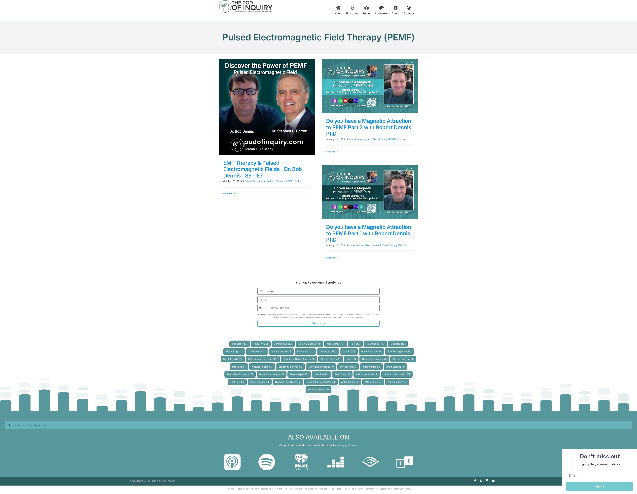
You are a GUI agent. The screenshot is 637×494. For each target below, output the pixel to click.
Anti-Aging (328, 351)
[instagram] (487, 480)
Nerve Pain (305, 351)
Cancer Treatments (374, 359)
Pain (355, 343)
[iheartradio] (301, 455)
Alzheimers (257, 351)
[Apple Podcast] (232, 455)
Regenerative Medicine (262, 359)
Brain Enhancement (271, 374)
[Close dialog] (634, 452)
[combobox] (263, 308)
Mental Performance (240, 374)
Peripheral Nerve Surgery (299, 359)
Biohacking (234, 351)
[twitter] (481, 480)
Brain (351, 359)
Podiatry (260, 343)
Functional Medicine (321, 366)
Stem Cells (342, 374)
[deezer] (335, 455)
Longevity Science (290, 366)
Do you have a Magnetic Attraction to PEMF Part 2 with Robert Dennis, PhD (369, 127)
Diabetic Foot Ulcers (288, 381)
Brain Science (395, 366)
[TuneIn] (404, 455)
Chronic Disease (309, 343)
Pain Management (399, 351)
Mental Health (232, 359)
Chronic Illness (330, 359)
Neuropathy (336, 343)
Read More (229, 193)
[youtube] (493, 480)
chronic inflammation (397, 374)
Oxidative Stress (367, 374)
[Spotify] (266, 455)
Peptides (239, 366)
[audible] (370, 455)
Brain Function (371, 351)
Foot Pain (237, 381)
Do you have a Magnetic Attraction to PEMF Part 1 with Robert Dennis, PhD (369, 233)
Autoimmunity (397, 381)
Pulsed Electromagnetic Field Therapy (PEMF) (269, 181)
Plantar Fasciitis (318, 389)
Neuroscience (281, 351)
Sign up (318, 323)
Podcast (299, 181)
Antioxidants (350, 381)
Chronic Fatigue (403, 359)
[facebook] (475, 480)
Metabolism (348, 366)
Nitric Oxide (373, 381)
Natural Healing (262, 366)
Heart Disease (259, 381)
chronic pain (283, 343)
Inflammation (371, 366)
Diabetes (398, 343)
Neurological (375, 343)
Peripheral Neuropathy (321, 381)
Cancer (349, 351)
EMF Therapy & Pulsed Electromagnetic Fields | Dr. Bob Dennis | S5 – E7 (262, 169)
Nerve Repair (299, 374)
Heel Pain (321, 374)
